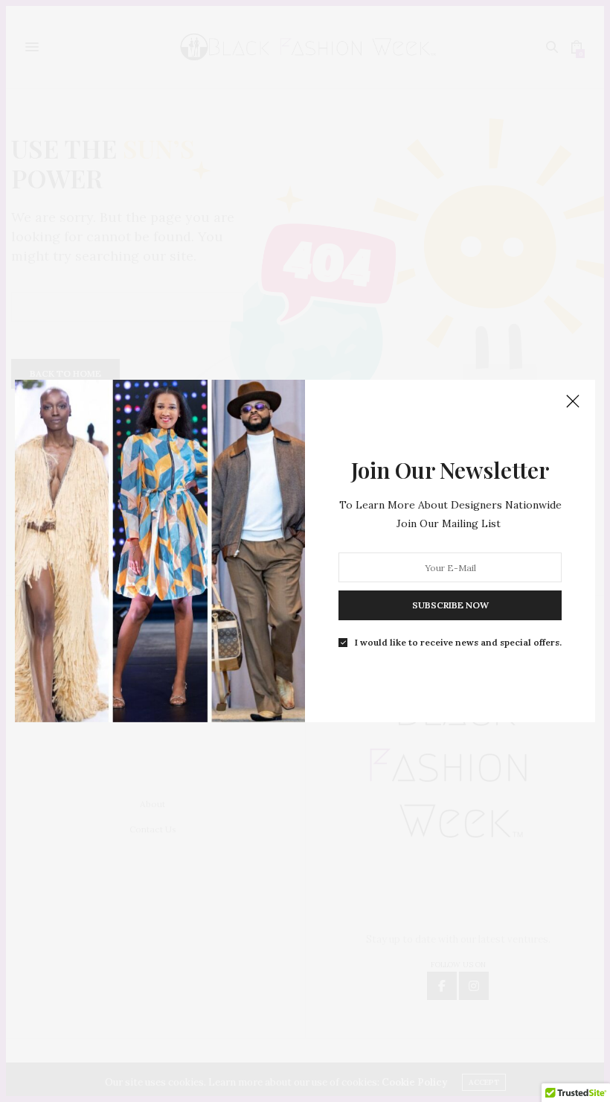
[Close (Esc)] (573, 402)
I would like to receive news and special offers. (458, 642)
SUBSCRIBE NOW (450, 605)
